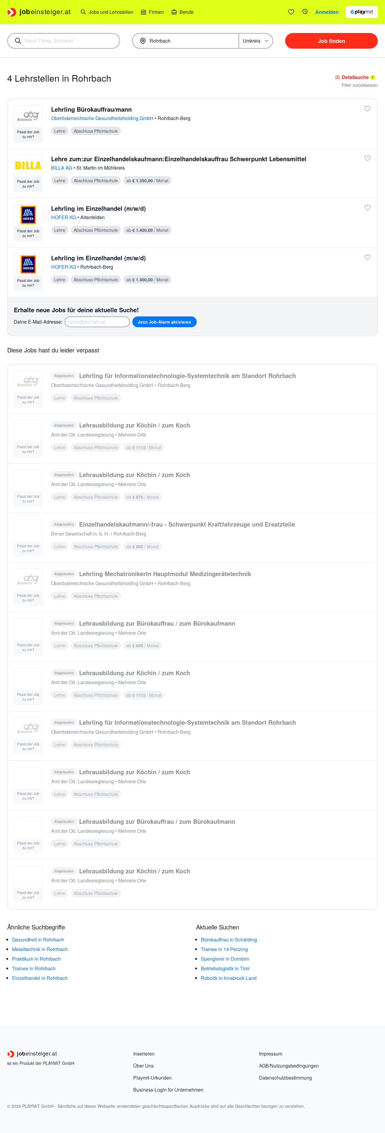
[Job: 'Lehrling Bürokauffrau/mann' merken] (368, 109)
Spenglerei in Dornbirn (225, 958)
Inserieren (144, 1053)
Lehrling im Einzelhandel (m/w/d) (98, 208)
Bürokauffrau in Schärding (229, 939)
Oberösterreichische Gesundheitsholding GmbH (103, 118)
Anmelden (327, 11)
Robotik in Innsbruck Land (229, 977)
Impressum (270, 1053)
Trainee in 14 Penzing (224, 949)
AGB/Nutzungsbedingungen (289, 1065)
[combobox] (63, 41)
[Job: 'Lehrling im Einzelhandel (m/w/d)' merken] (368, 208)
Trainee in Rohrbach (34, 968)
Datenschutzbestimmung (285, 1077)
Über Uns (143, 1065)
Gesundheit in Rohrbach (38, 939)
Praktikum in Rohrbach (36, 958)
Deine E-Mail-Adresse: (38, 321)
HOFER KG (64, 217)
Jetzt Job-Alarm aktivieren (164, 322)
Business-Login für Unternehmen (168, 1089)
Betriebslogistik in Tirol (225, 968)
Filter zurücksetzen (360, 85)
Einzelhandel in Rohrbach (40, 977)
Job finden (331, 41)
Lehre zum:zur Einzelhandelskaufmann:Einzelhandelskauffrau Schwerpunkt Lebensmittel (178, 158)
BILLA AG (62, 167)
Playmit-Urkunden (152, 1077)
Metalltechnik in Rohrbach (40, 949)
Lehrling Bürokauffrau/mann (91, 109)
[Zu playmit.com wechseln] (362, 12)
